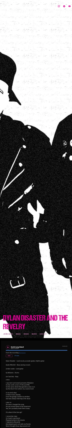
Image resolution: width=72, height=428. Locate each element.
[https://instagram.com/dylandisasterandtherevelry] (59, 6)
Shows (26, 334)
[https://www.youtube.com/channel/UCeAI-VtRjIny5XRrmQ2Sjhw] (69, 6)
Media (18, 334)
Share (17, 355)
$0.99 (9, 355)
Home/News (8, 334)
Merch (34, 334)
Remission (22, 353)
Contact (43, 334)
